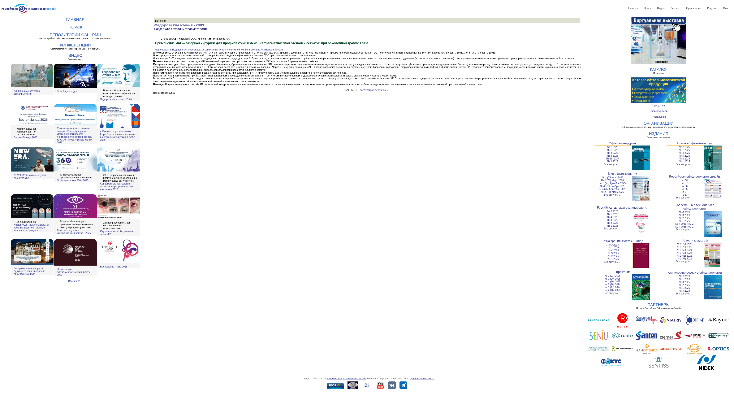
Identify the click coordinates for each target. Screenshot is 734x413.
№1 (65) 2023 (684, 252)
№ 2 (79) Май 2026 (612, 177)
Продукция (658, 105)
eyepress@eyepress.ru (422, 378)
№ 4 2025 (612, 152)
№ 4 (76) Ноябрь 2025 (612, 186)
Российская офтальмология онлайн (694, 176)
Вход (726, 8)
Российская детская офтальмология (622, 207)
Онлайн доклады (67, 91)
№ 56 (684, 186)
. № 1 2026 (612, 247)
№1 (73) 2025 (684, 247)
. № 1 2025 (612, 259)
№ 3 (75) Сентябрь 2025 (612, 189)
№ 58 (684, 180)
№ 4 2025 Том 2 (684, 223)
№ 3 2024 (684, 290)
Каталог (675, 8)
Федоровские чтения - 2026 (116, 99)
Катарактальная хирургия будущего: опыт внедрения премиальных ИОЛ (29, 271)
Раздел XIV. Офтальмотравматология (181, 29)
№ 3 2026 (684, 215)
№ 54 (684, 191)
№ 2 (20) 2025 (612, 278)
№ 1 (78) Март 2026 (612, 180)
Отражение (623, 272)
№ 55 (684, 189)
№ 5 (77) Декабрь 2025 (612, 183)
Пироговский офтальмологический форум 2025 (73, 272)
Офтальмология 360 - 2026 (72, 180)
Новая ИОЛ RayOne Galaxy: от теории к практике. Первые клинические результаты (31, 227)
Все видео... (75, 281)
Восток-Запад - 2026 (25, 137)
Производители (658, 111)
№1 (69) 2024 (684, 250)
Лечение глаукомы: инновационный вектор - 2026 (74, 231)
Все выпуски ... (612, 164)
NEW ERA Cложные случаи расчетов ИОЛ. (30, 176)
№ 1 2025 (684, 161)
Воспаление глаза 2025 (113, 266)
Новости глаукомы (694, 240)
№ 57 (684, 183)
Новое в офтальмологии (694, 143)
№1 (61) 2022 (684, 255)
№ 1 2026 (612, 150)
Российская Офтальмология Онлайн (346, 378)
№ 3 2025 (612, 155)
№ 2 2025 (612, 161)
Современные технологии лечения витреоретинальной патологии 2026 (116, 186)
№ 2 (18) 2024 (612, 284)
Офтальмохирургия (623, 143)
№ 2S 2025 (612, 158)
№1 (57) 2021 (684, 258)
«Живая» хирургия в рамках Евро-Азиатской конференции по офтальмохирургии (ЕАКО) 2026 (117, 135)
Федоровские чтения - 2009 (179, 25)
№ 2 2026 (612, 147)
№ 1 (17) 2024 (612, 287)
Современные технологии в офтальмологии (695, 206)
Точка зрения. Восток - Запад (622, 241)
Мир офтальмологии (622, 173)
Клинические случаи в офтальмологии (27, 92)
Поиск (647, 8)
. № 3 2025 (612, 253)
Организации (693, 8)
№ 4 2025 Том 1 (684, 226)
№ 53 (684, 194)
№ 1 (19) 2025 (612, 281)
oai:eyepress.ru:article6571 (375, 90)
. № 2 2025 (612, 256)
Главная (633, 8)
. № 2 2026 (612, 244)
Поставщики (659, 116)
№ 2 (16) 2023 (612, 290)
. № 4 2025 (612, 250)
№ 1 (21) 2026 (612, 275)
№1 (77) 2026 (684, 244)
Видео (660, 8)
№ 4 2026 (684, 212)
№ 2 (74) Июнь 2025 (612, 191)
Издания (712, 8)
